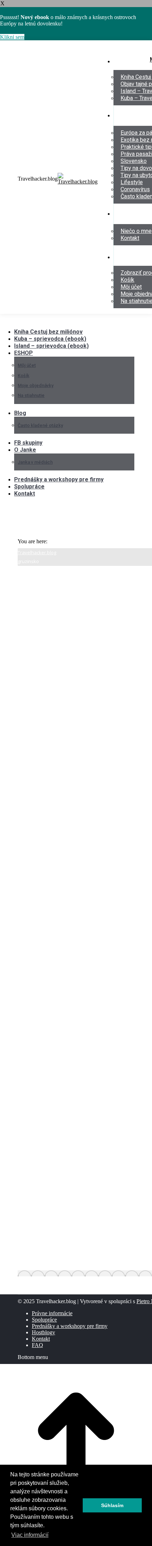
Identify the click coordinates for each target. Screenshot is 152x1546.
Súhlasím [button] (112, 1505)
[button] (58, 321)
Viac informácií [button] (29, 1535)
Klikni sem (12, 37)
